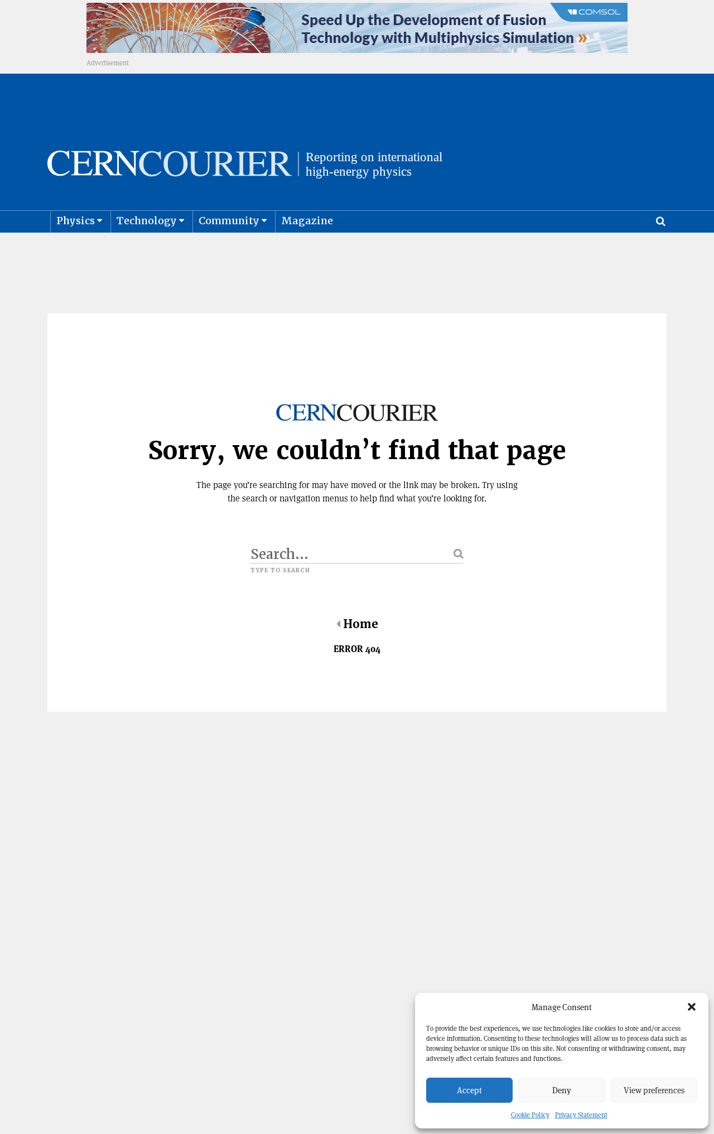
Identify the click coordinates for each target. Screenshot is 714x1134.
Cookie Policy (530, 1115)
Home (360, 624)
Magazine (307, 220)
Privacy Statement (581, 1115)
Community (229, 220)
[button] (691, 1006)
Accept (469, 1090)
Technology (147, 220)
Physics (75, 220)
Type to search (280, 570)
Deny (561, 1090)
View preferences (654, 1090)
